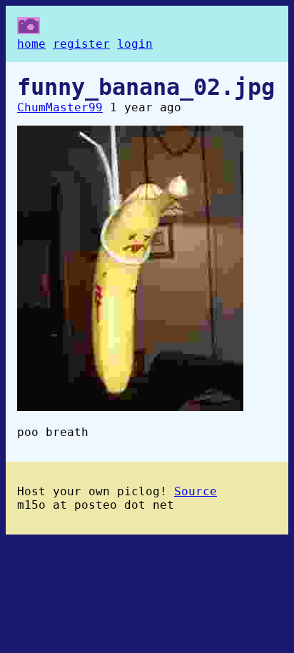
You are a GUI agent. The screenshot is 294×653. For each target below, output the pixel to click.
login (135, 44)
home (31, 44)
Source (195, 491)
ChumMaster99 (60, 107)
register (81, 44)
